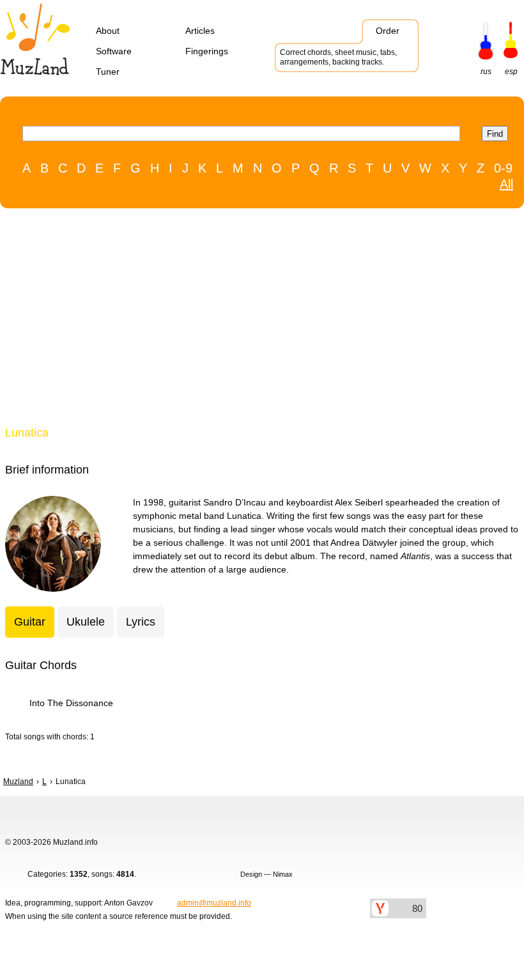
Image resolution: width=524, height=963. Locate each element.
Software (114, 51)
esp (511, 71)
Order (387, 31)
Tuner (107, 71)
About (107, 31)
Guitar (29, 621)
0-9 (503, 168)
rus (486, 71)
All (506, 184)
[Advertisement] (255, 320)
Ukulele (85, 621)
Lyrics (140, 621)
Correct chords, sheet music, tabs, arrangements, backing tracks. (338, 57)
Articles (200, 31)
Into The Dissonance (71, 703)
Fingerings (206, 51)
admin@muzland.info (214, 902)
